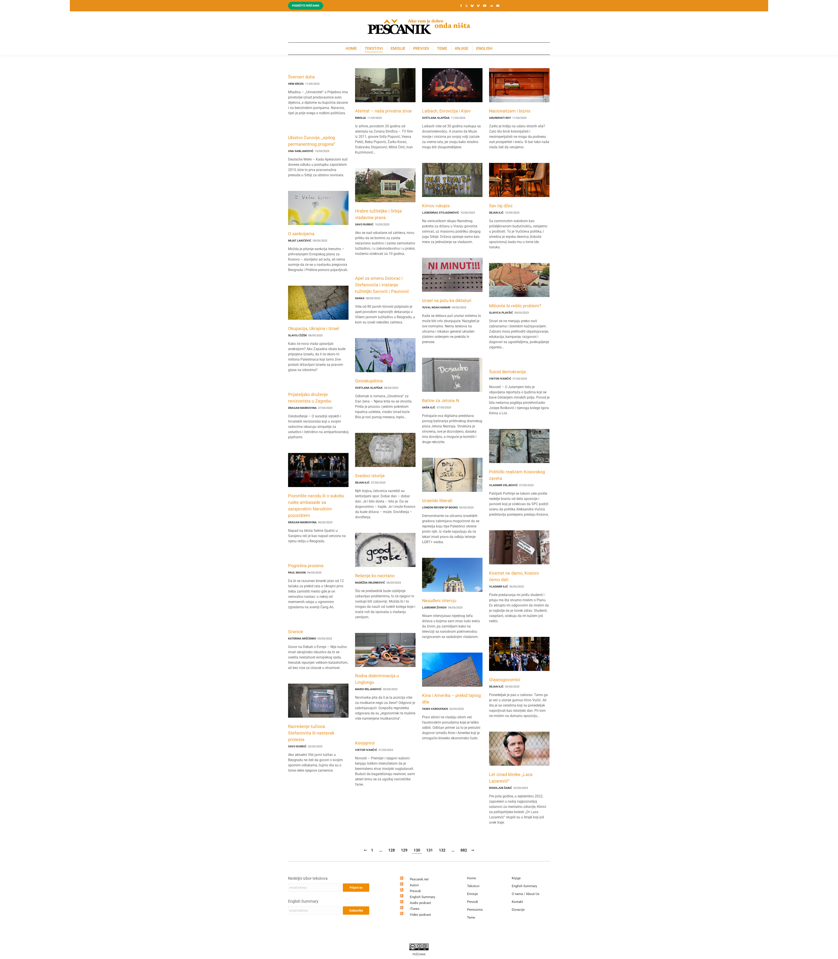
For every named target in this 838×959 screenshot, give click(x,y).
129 (404, 850)
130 (417, 850)
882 (463, 850)
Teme (471, 917)
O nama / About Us (525, 894)
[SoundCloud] (491, 6)
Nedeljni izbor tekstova (308, 878)
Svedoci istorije (370, 475)
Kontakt (517, 902)
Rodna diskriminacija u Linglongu (377, 679)
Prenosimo (475, 910)
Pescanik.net (419, 879)
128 (391, 850)
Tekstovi (473, 886)
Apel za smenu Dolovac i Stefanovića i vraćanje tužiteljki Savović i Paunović (382, 285)
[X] (466, 6)
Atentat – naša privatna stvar (383, 111)
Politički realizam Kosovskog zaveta (517, 475)
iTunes (414, 909)
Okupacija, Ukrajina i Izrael (313, 328)
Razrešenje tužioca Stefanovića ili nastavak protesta (311, 733)
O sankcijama (301, 233)
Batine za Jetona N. (441, 400)
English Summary (303, 901)
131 (429, 850)
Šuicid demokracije (507, 371)
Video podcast (420, 915)
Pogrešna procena (305, 565)
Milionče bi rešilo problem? (515, 305)
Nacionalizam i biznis (509, 111)
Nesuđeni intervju (439, 600)
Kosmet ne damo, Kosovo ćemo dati (514, 576)
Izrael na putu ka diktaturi (446, 300)
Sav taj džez (501, 205)
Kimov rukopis (436, 205)
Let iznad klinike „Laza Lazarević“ (510, 778)
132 (442, 850)
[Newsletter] (498, 6)
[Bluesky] (472, 6)
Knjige (516, 878)
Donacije (518, 910)
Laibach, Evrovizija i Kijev (446, 111)
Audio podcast (420, 903)
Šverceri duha (301, 76)
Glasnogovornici (504, 679)
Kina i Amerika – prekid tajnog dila (451, 699)
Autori (414, 885)
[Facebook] (461, 6)
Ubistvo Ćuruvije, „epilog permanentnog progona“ (311, 141)
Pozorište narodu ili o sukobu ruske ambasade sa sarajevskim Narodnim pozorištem (316, 505)
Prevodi (415, 891)
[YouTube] (485, 6)
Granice (295, 631)
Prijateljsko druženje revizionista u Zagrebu (309, 398)
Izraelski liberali (437, 500)
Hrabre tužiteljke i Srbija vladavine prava (378, 214)
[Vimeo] (478, 6)
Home (471, 878)
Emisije (472, 894)
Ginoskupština (369, 381)
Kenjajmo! (365, 743)
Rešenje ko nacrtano (375, 575)
